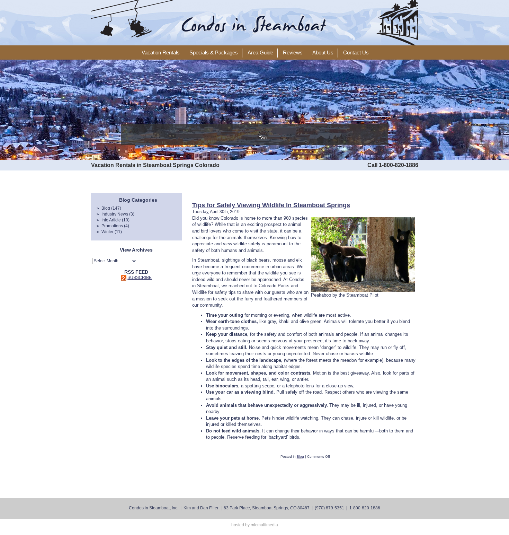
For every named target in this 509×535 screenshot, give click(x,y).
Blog (105, 208)
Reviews (293, 52)
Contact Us (356, 52)
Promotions (112, 225)
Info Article (111, 220)
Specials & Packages (213, 52)
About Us (322, 52)
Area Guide (260, 52)
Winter (107, 231)
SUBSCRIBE (139, 277)
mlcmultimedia (264, 525)
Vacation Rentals (161, 52)
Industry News (114, 214)
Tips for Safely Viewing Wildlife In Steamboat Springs (271, 205)
